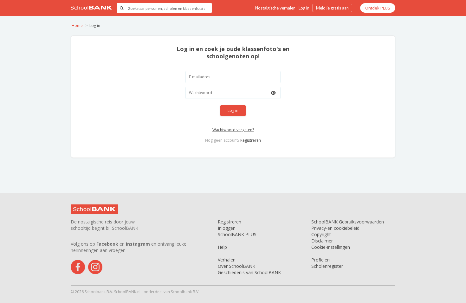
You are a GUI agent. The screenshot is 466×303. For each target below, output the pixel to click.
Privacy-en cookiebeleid (335, 228)
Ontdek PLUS (377, 8)
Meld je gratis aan (332, 7)
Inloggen (227, 228)
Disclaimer (322, 241)
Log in (304, 7)
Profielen (320, 260)
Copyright (321, 234)
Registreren (250, 140)
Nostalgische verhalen (275, 7)
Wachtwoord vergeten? (233, 129)
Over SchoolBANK (236, 266)
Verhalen (227, 260)
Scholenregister (327, 266)
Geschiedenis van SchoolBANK (249, 272)
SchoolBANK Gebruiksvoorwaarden (347, 222)
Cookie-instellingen (330, 247)
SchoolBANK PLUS (237, 234)
